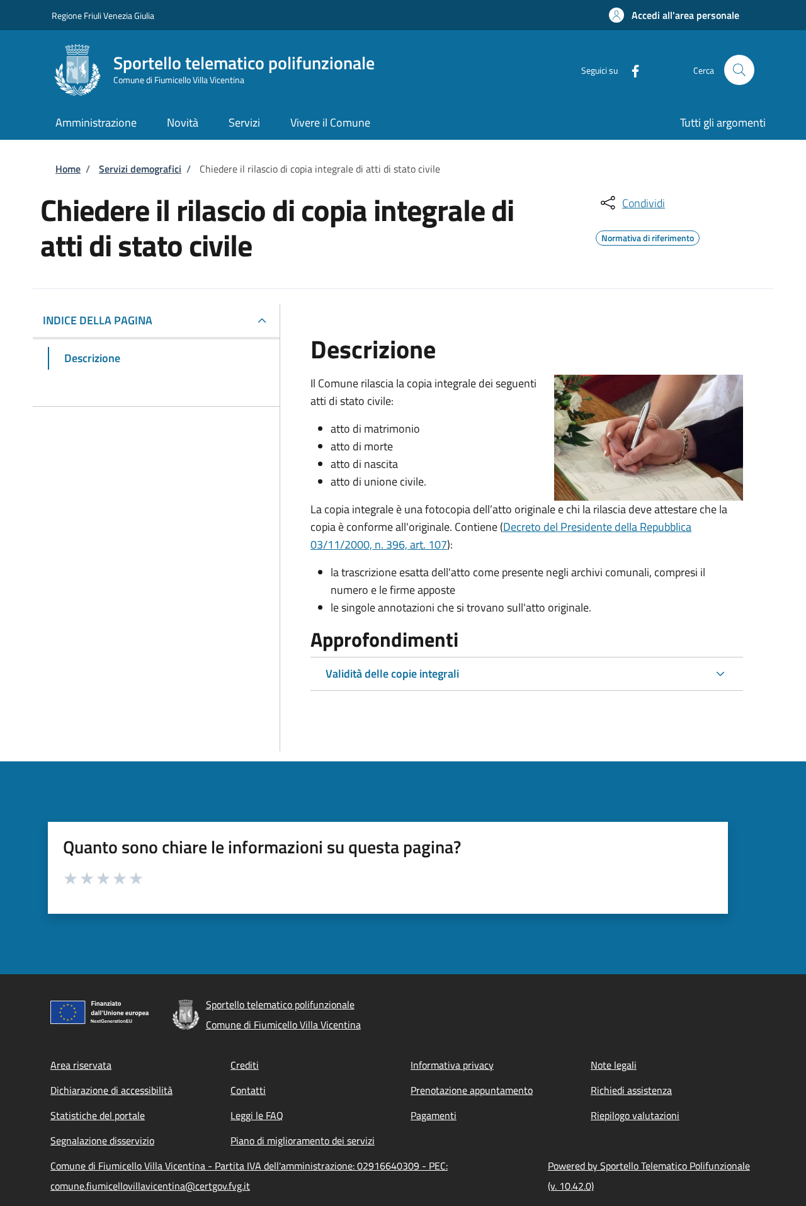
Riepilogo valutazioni (635, 1115)
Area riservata (80, 1064)
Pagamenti (434, 1115)
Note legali (614, 1064)
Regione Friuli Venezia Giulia (103, 15)
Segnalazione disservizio (102, 1140)
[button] (674, 15)
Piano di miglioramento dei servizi (302, 1140)
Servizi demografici (140, 168)
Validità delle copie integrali (392, 673)
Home (68, 168)
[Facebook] (630, 69)
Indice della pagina (97, 320)
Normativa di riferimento (647, 236)
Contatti (248, 1090)
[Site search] (739, 70)
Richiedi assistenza (631, 1090)
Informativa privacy (452, 1064)
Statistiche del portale (97, 1115)
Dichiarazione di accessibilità (111, 1090)
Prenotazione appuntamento (472, 1090)
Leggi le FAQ (256, 1115)
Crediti (244, 1064)
